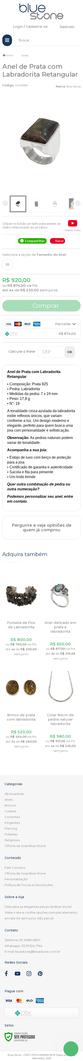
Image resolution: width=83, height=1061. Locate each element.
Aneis (24, 55)
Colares (10, 811)
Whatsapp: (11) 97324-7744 (23, 946)
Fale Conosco (15, 867)
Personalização (16, 879)
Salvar (59, 241)
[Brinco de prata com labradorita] (21, 709)
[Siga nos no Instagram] (28, 974)
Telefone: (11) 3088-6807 (22, 940)
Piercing (11, 828)
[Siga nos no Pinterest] (40, 974)
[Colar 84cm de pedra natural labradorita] (60, 711)
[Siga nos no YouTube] (17, 974)
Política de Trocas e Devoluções (29, 885)
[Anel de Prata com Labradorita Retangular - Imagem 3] (55, 204)
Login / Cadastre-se (30, 26)
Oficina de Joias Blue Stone (25, 846)
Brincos (10, 805)
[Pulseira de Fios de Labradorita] (21, 617)
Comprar (45, 305)
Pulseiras (11, 834)
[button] (73, 225)
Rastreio (67, 27)
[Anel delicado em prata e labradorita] (60, 619)
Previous (5, 203)
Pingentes (12, 823)
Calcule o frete (22, 351)
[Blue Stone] (41, 11)
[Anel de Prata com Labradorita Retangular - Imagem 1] (18, 204)
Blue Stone (73, 86)
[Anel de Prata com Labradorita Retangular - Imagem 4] (73, 204)
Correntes (12, 817)
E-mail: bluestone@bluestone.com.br (32, 951)
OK (69, 352)
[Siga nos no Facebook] (6, 974)
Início (9, 55)
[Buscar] (74, 40)
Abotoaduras (14, 794)
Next (78, 203)
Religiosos (12, 840)
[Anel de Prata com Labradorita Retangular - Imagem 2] (36, 204)
